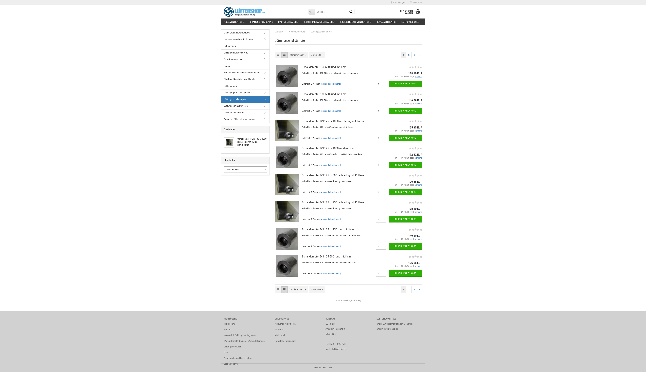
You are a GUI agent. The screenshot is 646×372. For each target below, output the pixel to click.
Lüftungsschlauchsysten (236, 106)
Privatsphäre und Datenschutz (238, 358)
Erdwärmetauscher (233, 59)
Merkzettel (417, 2)
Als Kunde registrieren (285, 324)
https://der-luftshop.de (387, 329)
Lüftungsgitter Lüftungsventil (238, 92)
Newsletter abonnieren (285, 341)
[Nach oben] (637, 367)
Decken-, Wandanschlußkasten (239, 39)
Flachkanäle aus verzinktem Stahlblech (242, 72)
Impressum (229, 324)
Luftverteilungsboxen (234, 112)
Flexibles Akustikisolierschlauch (239, 79)
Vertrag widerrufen (232, 346)
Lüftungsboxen (410, 22)
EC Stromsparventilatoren (319, 22)
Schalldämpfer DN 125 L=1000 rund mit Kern (328, 148)
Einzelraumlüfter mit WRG (236, 52)
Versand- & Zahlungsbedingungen (240, 335)
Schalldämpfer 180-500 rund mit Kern (324, 94)
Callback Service (232, 364)
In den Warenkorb (405, 84)
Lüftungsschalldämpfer (235, 99)
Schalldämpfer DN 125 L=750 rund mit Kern (328, 229)
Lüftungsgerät (230, 86)
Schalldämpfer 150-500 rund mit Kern (324, 67)
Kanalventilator (386, 22)
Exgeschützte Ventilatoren (356, 22)
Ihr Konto (279, 329)
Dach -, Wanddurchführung (236, 32)
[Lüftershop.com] (263, 11)
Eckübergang (230, 46)
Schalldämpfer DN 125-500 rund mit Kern (326, 256)
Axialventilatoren (234, 22)
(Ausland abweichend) (330, 84)
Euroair (227, 66)
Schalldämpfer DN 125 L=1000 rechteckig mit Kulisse (333, 121)
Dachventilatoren (288, 22)
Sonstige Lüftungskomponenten (239, 119)
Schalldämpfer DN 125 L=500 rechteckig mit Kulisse (333, 175)
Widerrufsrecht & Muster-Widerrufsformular (244, 341)
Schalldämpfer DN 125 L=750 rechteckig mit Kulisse (333, 202)
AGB (226, 352)
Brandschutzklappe (261, 22)
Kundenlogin (398, 2)
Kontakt (227, 329)
